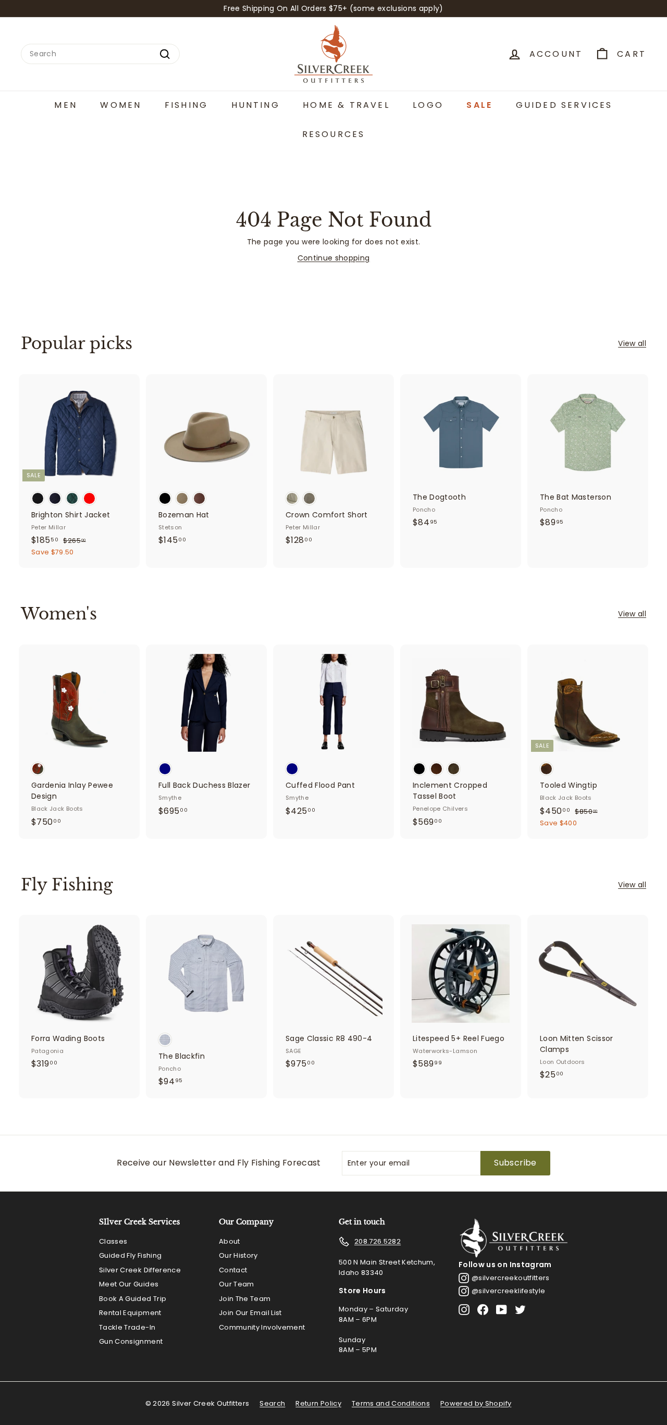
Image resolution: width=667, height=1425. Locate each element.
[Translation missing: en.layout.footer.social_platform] (464, 1309)
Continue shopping (334, 258)
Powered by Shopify (475, 1403)
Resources (333, 134)
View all (632, 343)
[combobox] (100, 54)
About (229, 1241)
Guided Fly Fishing (130, 1255)
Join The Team (245, 1299)
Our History (238, 1255)
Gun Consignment (131, 1341)
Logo (428, 105)
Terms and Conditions (391, 1403)
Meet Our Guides (128, 1284)
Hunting (255, 105)
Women (120, 105)
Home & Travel (346, 105)
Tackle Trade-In (127, 1327)
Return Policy (318, 1403)
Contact (233, 1270)
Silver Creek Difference (140, 1270)
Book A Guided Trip (132, 1299)
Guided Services (564, 105)
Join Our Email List (250, 1313)
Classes (113, 1241)
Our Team (236, 1284)
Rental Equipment (130, 1313)
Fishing (186, 105)
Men (65, 105)
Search (272, 1403)
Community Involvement (262, 1327)
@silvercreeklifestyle (508, 1291)
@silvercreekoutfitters (511, 1278)
